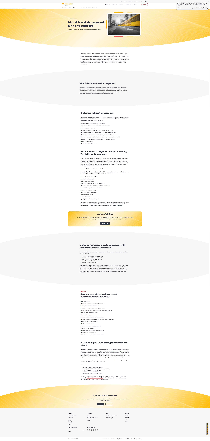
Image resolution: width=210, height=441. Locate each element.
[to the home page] (67, 6)
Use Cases (75, 7)
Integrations (70, 417)
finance (114, 351)
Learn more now (104, 223)
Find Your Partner (109, 417)
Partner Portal (109, 419)
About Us (127, 416)
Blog (138, 1)
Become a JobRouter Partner (112, 416)
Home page (64, 7)
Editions (125, 1)
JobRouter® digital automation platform (95, 378)
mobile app (109, 310)
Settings (178, 7)
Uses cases (109, 404)
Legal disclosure (105, 439)
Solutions (69, 7)
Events (88, 420)
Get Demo (100, 404)
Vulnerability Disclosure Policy (130, 439)
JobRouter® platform (118, 205)
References (127, 417)
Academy (121, 1)
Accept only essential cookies (197, 7)
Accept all (205, 7)
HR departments (121, 351)
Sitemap (140, 439)
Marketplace (130, 1)
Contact (144, 4)
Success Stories (90, 419)
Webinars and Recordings (92, 417)
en (146, 1)
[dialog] (192, 5)
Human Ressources (82, 7)
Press (126, 420)
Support (135, 1)
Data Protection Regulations (116, 439)
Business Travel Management (92, 7)
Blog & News (89, 416)
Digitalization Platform (72, 416)
